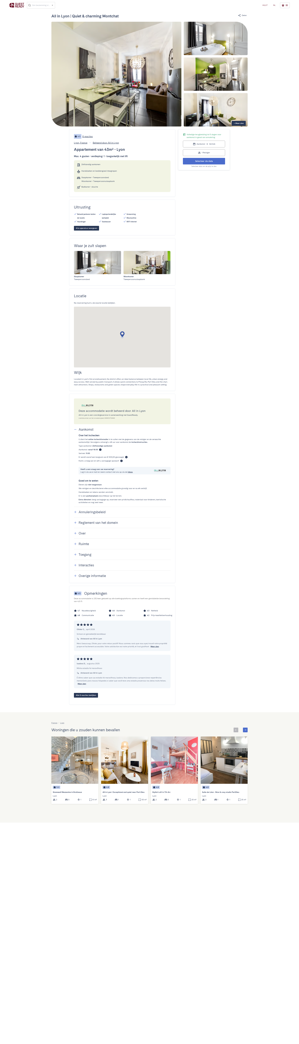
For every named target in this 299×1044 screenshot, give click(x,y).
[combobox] (41, 5)
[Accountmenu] (285, 5)
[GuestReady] (16, 5)
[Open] (52, 5)
